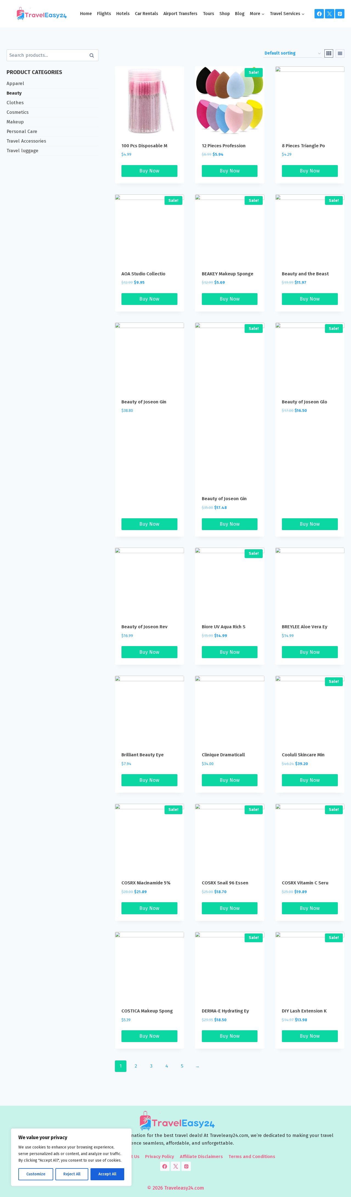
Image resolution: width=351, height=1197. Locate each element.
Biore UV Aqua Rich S (223, 627)
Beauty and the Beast (305, 274)
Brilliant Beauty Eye (142, 755)
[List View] (340, 53)
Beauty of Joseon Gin (143, 402)
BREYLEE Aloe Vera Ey (304, 627)
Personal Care (22, 131)
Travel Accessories (26, 141)
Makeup (15, 122)
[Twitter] (329, 13)
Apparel (15, 83)
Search (93, 55)
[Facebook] (319, 13)
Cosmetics (18, 112)
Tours (208, 13)
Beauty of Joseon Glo (304, 402)
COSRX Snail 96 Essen (225, 883)
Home (86, 13)
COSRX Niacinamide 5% (146, 883)
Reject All (71, 1174)
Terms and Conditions (251, 1156)
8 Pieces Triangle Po (303, 146)
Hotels (123, 13)
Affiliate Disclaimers (201, 1156)
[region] (71, 1157)
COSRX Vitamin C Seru (305, 883)
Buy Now (149, 171)
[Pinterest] (339, 13)
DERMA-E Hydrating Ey (225, 1011)
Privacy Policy (159, 1156)
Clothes (15, 103)
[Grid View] (328, 53)
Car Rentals (146, 13)
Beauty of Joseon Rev (144, 627)
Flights (104, 13)
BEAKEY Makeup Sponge (227, 274)
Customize (35, 1174)
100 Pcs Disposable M (144, 146)
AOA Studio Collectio (143, 274)
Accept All (107, 1174)
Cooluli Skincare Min (303, 755)
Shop (224, 13)
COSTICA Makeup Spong (147, 1011)
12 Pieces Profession (224, 146)
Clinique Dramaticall (223, 755)
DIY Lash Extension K (304, 1011)
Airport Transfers (180, 13)
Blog (240, 13)
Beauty (14, 93)
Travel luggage (22, 151)
